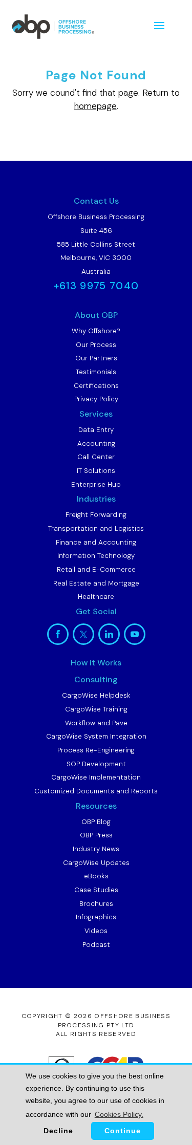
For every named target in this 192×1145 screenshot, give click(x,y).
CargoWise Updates (96, 862)
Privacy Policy (96, 399)
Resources (96, 806)
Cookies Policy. (119, 1114)
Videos (96, 930)
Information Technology (96, 555)
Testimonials (96, 372)
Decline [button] (58, 1131)
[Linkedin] (109, 634)
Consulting (96, 679)
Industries (96, 498)
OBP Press (96, 835)
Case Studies (96, 889)
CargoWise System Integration (96, 736)
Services (96, 413)
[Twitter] (83, 634)
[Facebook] (58, 634)
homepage (95, 106)
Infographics (96, 917)
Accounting (96, 443)
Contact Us (96, 201)
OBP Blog (96, 821)
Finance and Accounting (96, 542)
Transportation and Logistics (96, 528)
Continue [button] (122, 1131)
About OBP (96, 315)
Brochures (96, 903)
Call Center (96, 456)
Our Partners (96, 358)
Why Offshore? (96, 331)
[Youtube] (134, 634)
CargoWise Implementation (96, 777)
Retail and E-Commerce (96, 569)
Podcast (96, 944)
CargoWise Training (96, 709)
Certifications (96, 385)
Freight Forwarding (96, 514)
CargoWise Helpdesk (96, 695)
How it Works (96, 662)
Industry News (96, 849)
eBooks (96, 876)
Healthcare (96, 596)
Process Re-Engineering (96, 750)
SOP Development (96, 764)
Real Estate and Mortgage (96, 583)
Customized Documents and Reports (96, 791)
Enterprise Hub (96, 484)
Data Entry (96, 429)
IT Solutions (96, 470)
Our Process (96, 344)
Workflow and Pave (96, 723)
